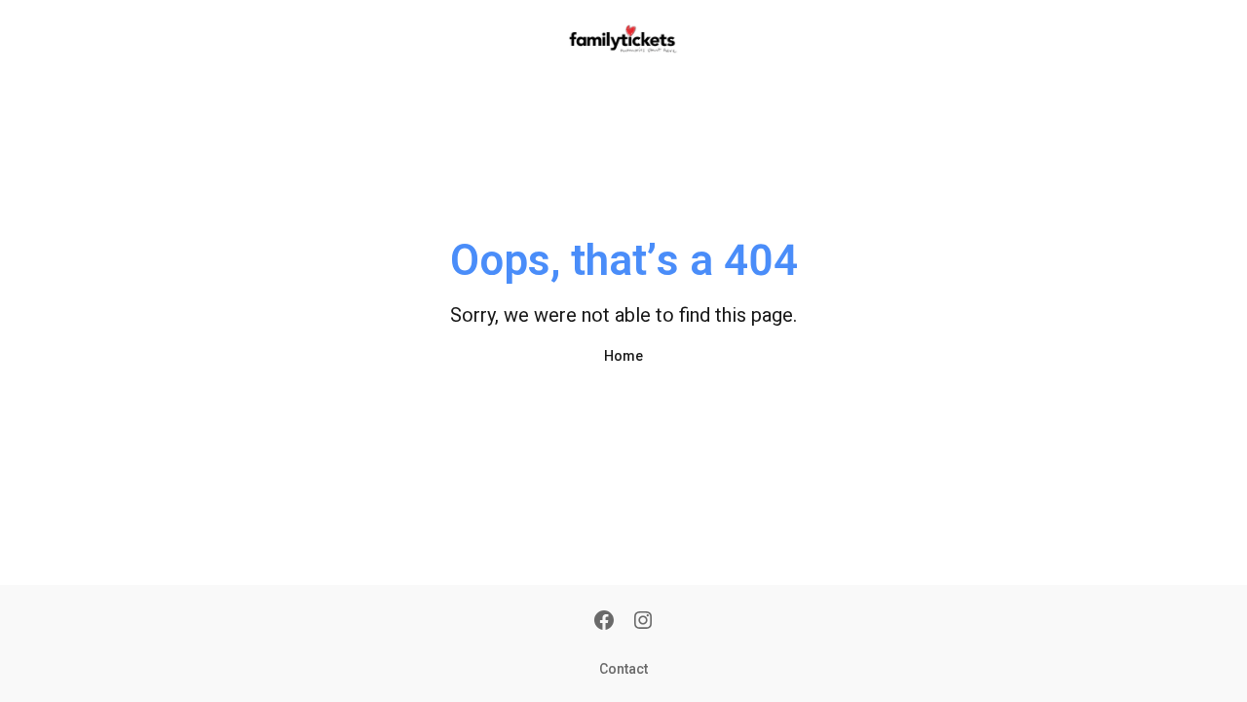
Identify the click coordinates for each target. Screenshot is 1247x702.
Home (623, 356)
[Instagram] (643, 622)
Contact (623, 669)
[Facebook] (604, 622)
